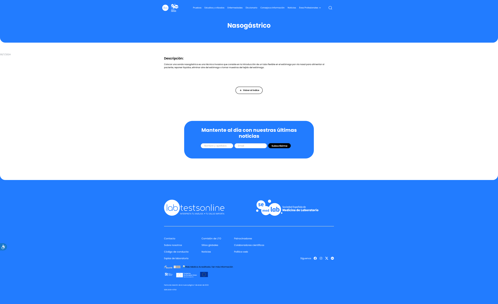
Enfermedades (235, 7)
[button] (310, 7)
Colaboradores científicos (249, 245)
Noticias (292, 7)
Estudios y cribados (214, 7)
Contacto (169, 238)
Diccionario (251, 7)
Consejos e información (272, 7)
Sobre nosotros (173, 245)
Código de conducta (176, 251)
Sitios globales (210, 245)
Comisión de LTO (211, 238)
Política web (241, 251)
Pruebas (197, 7)
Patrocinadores (243, 238)
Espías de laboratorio (176, 258)
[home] (165, 8)
